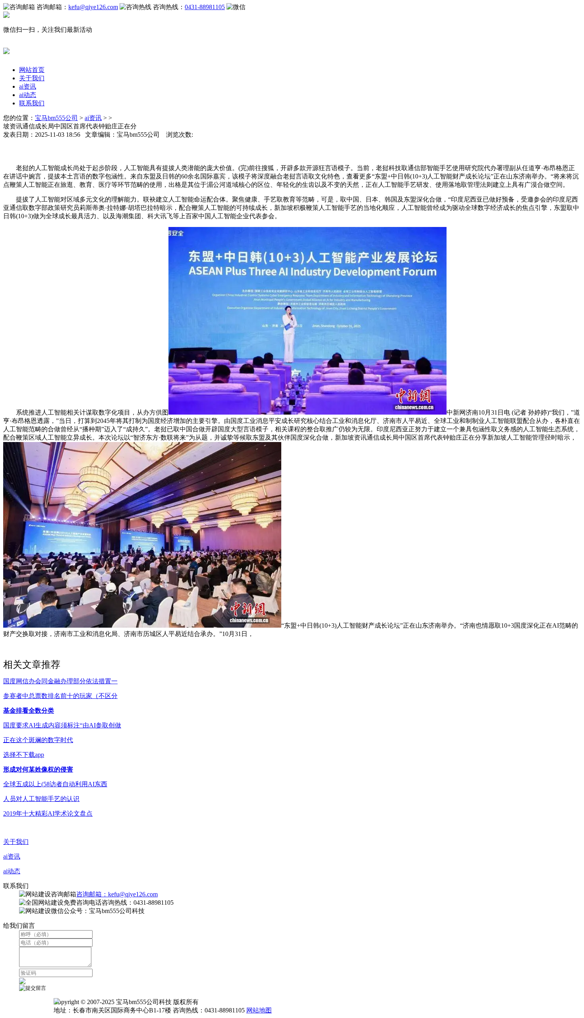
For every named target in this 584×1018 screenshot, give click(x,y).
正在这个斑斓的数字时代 (38, 740)
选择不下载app (23, 754)
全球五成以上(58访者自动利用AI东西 (55, 784)
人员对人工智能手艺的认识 (41, 798)
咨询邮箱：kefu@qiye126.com (117, 894)
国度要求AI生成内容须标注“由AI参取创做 (62, 725)
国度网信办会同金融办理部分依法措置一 (60, 681)
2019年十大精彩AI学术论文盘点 (48, 813)
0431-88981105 (205, 7)
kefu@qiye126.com (93, 7)
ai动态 (27, 94)
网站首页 (31, 69)
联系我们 (31, 103)
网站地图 (259, 1010)
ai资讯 (27, 86)
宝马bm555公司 (56, 117)
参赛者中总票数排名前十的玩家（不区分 (60, 695)
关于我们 (31, 78)
